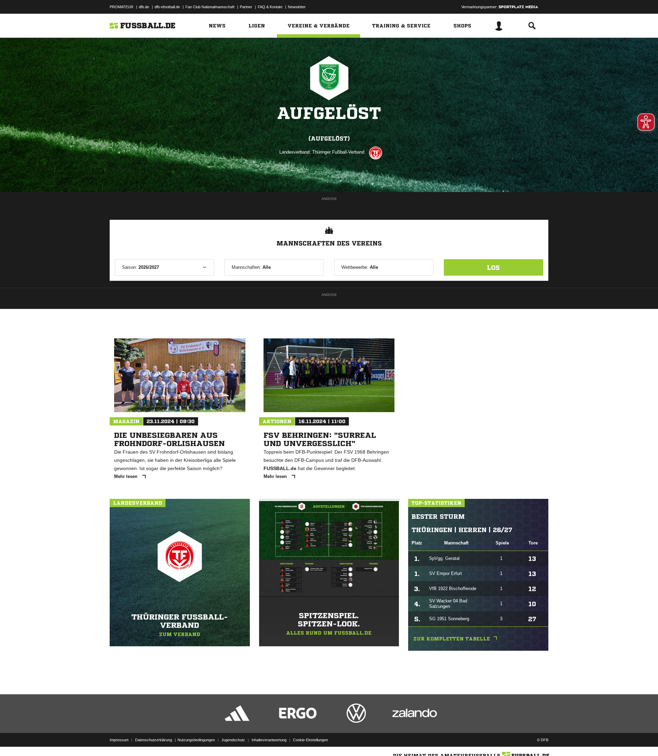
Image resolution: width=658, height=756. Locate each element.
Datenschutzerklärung (153, 740)
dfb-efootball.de (167, 7)
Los (493, 267)
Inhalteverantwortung (269, 740)
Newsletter (297, 7)
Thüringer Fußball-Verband (338, 152)
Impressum (119, 740)
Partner (246, 7)
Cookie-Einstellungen (310, 740)
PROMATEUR (121, 7)
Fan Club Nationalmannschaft (209, 7)
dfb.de (144, 7)
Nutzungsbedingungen (196, 740)
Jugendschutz (233, 740)
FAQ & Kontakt (270, 7)
